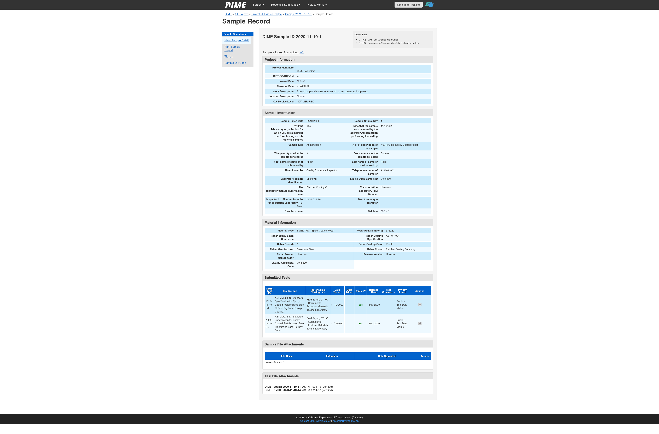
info (302, 52)
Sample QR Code (235, 63)
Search (257, 5)
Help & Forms (316, 5)
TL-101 (228, 56)
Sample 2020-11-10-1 (298, 14)
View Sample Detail (236, 40)
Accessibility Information (346, 421)
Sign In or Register (408, 5)
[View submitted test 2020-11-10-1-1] (419, 304)
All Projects (241, 14)
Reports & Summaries (285, 5)
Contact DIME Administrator (315, 421)
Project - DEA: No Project (266, 14)
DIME (228, 14)
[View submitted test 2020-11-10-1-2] (419, 323)
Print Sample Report (232, 48)
